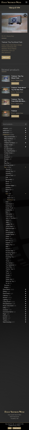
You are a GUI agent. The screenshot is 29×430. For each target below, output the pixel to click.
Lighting (7, 299)
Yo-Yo (9, 283)
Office (6, 308)
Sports (6, 318)
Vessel (9, 275)
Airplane (9, 173)
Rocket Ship (10, 250)
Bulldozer (9, 189)
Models (8, 159)
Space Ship (10, 255)
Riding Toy (10, 244)
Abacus (9, 169)
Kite (8, 230)
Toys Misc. (10, 267)
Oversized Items (9, 312)
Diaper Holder (9, 145)
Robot (9, 248)
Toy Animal (10, 263)
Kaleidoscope (11, 228)
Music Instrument (9, 305)
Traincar (14, 111)
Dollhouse (10, 206)
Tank (8, 259)
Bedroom (7, 132)
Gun (8, 212)
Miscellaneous (9, 303)
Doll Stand (10, 204)
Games (8, 147)
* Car (10, 196)
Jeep (8, 222)
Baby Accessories (10, 136)
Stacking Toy (10, 257)
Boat (8, 183)
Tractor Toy (10, 269)
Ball (8, 177)
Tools (8, 261)
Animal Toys (11, 175)
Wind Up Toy (11, 281)
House (7, 155)
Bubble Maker (11, 185)
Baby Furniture (10, 138)
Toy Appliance (11, 265)
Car (8, 193)
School (6, 316)
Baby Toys (8, 141)
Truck (9, 273)
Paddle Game (11, 234)
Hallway (6, 295)
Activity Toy (10, 171)
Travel (6, 320)
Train (8, 271)
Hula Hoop (10, 216)
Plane (8, 236)
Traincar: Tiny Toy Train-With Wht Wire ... (18, 100)
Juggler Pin (10, 224)
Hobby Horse (9, 153)
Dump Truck (10, 208)
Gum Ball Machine (10, 151)
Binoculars (10, 179)
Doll (8, 202)
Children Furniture (11, 143)
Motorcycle (10, 232)
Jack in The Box (11, 218)
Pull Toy (9, 240)
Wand (8, 277)
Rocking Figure (11, 253)
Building (9, 187)
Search (26, 124)
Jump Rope (10, 226)
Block (9, 181)
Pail (6, 161)
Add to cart (6, 57)
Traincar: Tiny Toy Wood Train (17, 77)
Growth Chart (9, 149)
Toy (7, 167)
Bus (8, 191)
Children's (8, 134)
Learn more (17, 428)
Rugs (6, 314)
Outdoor (7, 310)
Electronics (8, 293)
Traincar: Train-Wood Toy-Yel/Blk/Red (18, 88)
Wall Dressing (9, 322)
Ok (9, 428)
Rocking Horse (9, 165)
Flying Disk (10, 210)
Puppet (9, 242)
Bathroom (7, 130)
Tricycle (7, 285)
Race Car (11, 198)
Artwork (7, 128)
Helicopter (10, 214)
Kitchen (7, 297)
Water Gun (10, 279)
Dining (6, 291)
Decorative (8, 289)
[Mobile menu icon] (26, 2)
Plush (9, 238)
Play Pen (7, 163)
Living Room (9, 301)
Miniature (8, 157)
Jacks (8, 220)
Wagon (7, 287)
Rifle (8, 246)
